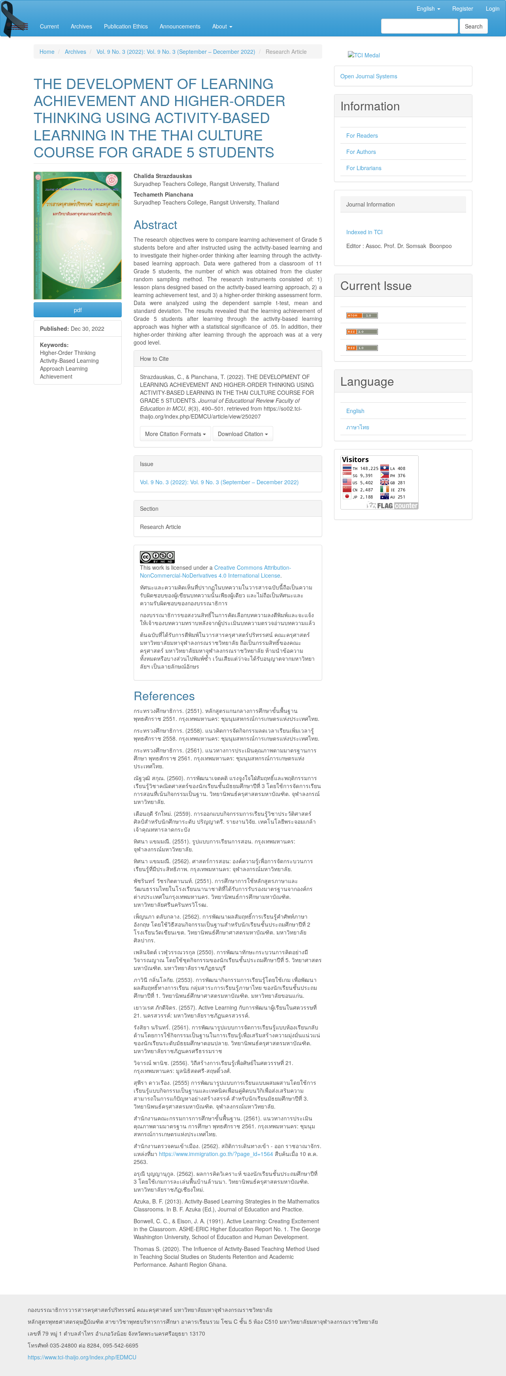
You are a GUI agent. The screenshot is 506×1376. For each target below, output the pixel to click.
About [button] (220, 26)
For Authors (361, 151)
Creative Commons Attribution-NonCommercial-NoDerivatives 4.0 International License (215, 571)
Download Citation (241, 434)
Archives (81, 26)
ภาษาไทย (357, 427)
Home (47, 51)
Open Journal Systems (368, 76)
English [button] (426, 8)
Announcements (180, 26)
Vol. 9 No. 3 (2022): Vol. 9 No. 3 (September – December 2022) (175, 51)
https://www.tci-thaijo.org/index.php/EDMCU (82, 1357)
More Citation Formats (174, 434)
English (355, 411)
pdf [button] (78, 310)
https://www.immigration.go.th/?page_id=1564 (216, 1154)
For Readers (362, 135)
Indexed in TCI (364, 232)
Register (462, 8)
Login (493, 8)
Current (49, 26)
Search (474, 26)
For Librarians (363, 168)
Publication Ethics (126, 26)
